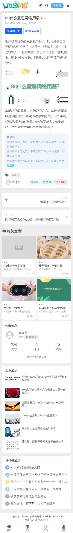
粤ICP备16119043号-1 (36, 519)
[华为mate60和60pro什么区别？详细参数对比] (12, 380)
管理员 (16, 182)
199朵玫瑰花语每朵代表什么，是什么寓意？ (44, 391)
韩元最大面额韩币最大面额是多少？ (43, 441)
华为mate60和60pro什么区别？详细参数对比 (44, 378)
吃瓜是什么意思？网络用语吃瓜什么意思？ (38, 475)
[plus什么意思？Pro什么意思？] (12, 419)
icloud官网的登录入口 (25, 467)
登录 (58, 5)
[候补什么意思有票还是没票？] (12, 432)
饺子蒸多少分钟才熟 (51, 265)
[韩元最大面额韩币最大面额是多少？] (12, 445)
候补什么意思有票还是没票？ (39, 428)
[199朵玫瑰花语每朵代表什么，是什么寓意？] (12, 393)
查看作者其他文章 (36, 356)
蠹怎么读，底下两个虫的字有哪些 (32, 503)
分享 (36, 182)
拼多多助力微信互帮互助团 (28, 496)
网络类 (15, 175)
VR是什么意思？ (13, 308)
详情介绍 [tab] (15, 31)
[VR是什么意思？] (19, 290)
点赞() (62, 182)
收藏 (48, 182)
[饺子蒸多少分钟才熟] (54, 247)
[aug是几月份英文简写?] (54, 290)
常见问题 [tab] (33, 31)
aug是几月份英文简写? (52, 308)
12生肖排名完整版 (14, 265)
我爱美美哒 (35, 516)
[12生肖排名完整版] (19, 247)
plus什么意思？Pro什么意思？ (39, 415)
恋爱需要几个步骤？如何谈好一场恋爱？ (43, 404)
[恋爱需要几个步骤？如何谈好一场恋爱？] (12, 406)
